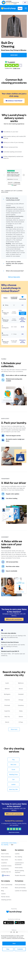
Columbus (21, 705)
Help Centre (4, 859)
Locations (4, 862)
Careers (3, 893)
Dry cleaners (18, 859)
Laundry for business (21, 890)
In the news (4, 887)
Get (25, 2)
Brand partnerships (20, 887)
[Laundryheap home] (8, 8)
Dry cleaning (4, 844)
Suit (13, 779)
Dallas (21, 711)
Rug (13, 759)
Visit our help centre (14, 277)
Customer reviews (6, 865)
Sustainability (5, 869)
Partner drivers (5, 896)
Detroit (7, 722)
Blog (2, 890)
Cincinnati (7, 705)
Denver (21, 716)
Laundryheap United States (9, 843)
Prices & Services (6, 856)
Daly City (7, 716)
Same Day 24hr (13, 789)
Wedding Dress (13, 774)
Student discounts (20, 875)
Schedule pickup (22, 313)
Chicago (21, 700)
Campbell (21, 694)
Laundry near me (6, 872)
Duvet (13, 769)
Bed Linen (13, 764)
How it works (5, 853)
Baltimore (21, 683)
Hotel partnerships (20, 884)
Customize (20, 949)
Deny (7, 949)
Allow (14, 943)
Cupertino (7, 711)
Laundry (17, 853)
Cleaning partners (6, 899)
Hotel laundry (19, 867)
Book (20, 8)
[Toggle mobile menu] (26, 8)
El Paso (21, 722)
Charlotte (7, 700)
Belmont (7, 688)
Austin (7, 683)
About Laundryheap (6, 884)
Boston (21, 688)
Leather (13, 784)
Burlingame (7, 694)
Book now (14, 55)
